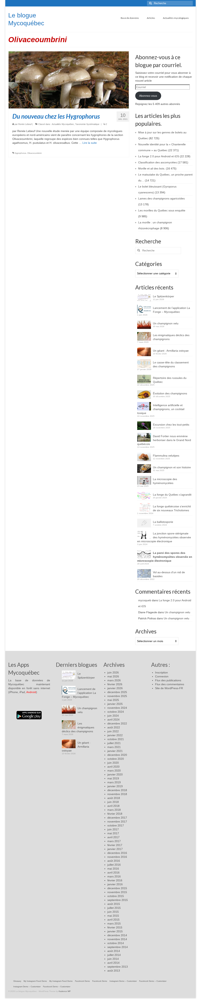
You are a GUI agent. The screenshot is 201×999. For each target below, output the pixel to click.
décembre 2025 (117, 692)
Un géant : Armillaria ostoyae (171, 350)
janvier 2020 (115, 774)
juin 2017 (113, 829)
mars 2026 (114, 680)
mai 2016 (113, 868)
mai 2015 (113, 915)
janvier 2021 (115, 750)
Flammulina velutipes (166, 455)
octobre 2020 (115, 758)
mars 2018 (114, 809)
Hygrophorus (20, 153)
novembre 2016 (117, 856)
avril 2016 (113, 872)
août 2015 (113, 903)
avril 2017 (113, 837)
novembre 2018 (117, 794)
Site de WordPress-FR (169, 688)
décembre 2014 (117, 935)
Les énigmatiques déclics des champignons (171, 337)
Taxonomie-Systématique (87, 124)
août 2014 (113, 951)
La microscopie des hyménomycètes (165, 481)
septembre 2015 (117, 900)
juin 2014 (113, 958)
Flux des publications (168, 680)
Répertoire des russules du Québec (169, 379)
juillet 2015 (114, 907)
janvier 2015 (115, 931)
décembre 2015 (117, 888)
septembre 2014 (117, 947)
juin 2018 (113, 801)
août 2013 (113, 970)
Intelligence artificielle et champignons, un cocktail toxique (160, 409)
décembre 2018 (117, 790)
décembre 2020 (117, 754)
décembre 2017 (117, 817)
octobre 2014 (115, 943)
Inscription (161, 672)
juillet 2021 (114, 743)
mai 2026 (113, 676)
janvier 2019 (115, 786)
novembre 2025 (117, 696)
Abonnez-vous (148, 95)
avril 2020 (113, 766)
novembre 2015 (117, 892)
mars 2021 (114, 747)
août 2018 (113, 798)
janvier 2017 (115, 849)
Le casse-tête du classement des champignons (171, 364)
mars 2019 (114, 782)
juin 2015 (113, 911)
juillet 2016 (114, 864)
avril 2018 (113, 805)
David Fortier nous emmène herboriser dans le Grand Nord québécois (164, 440)
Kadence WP (65, 991)
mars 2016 (114, 876)
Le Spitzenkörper (163, 296)
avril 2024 (113, 719)
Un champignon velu (165, 323)
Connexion (161, 676)
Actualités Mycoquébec (63, 124)
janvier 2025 (115, 703)
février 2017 (114, 845)
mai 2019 (113, 778)
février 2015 (114, 927)
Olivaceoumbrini (34, 153)
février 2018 (114, 813)
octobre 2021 (115, 739)
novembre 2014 (117, 939)
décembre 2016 (117, 852)
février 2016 (114, 880)
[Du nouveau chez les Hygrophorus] (68, 79)
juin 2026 (113, 672)
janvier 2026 (115, 688)
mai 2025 (113, 699)
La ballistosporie (163, 521)
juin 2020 (113, 762)
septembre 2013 (117, 966)
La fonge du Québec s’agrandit (172, 494)
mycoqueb (144, 600)
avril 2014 (113, 962)
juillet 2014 (114, 954)
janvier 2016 (115, 884)
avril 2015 (113, 919)
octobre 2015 (115, 896)
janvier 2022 (115, 735)
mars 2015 (114, 923)
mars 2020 (114, 770)
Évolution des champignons (170, 393)
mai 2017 (113, 833)
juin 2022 (113, 731)
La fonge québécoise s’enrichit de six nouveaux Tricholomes (172, 508)
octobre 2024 (115, 711)
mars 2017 (114, 841)
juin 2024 (113, 715)
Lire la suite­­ (89, 142)
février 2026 (114, 684)
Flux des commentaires (169, 684)
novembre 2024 (117, 707)
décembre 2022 (117, 723)
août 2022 (113, 727)
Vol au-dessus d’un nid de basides (169, 574)
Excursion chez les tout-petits (171, 424)
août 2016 (113, 860)
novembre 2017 (117, 821)
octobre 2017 (115, 825)
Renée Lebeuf (25, 124)
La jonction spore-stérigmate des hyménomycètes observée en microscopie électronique (164, 537)
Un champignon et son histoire (172, 467)
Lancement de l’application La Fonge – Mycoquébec (171, 309)
